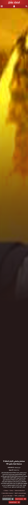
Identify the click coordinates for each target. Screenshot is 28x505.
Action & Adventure (20, 490)
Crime (11, 490)
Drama (6, 490)
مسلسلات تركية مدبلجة (7, 493)
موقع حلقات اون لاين (7, 496)
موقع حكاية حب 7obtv (19, 496)
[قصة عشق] (14, 2)
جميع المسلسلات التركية (20, 493)
